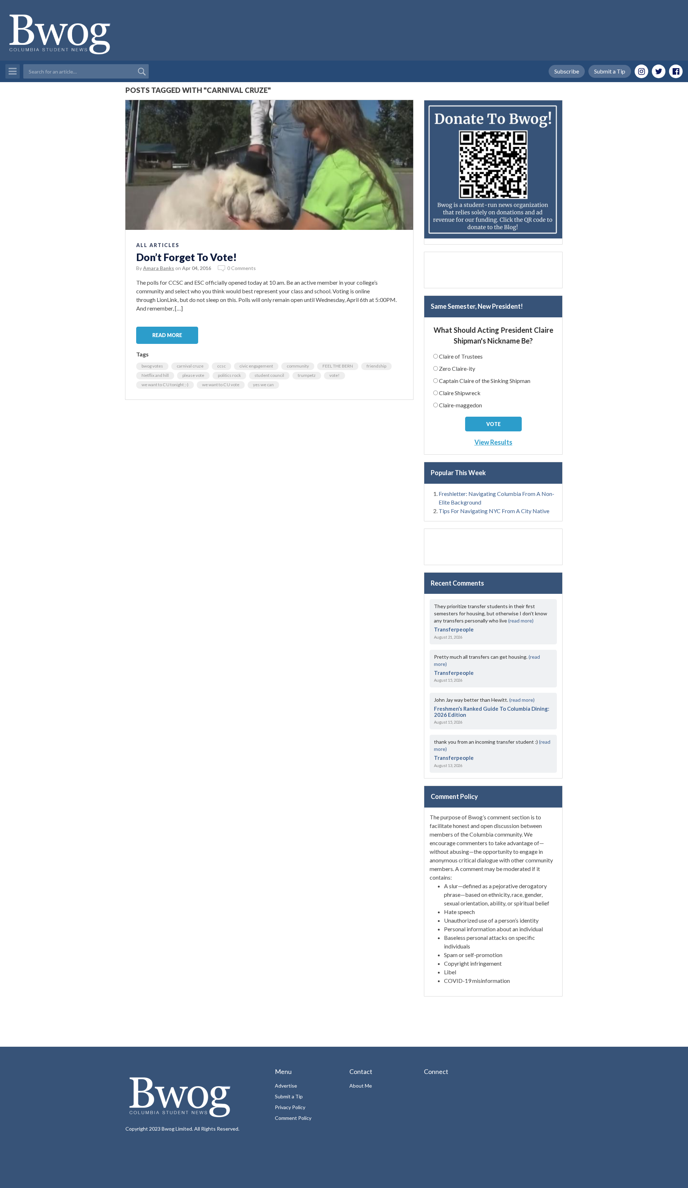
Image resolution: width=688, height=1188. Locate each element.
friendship (376, 366)
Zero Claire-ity (457, 368)
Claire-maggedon (460, 405)
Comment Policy (293, 1118)
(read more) (521, 620)
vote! (334, 375)
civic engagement (256, 366)
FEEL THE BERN (337, 366)
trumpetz (307, 375)
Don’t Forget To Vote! (186, 257)
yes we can (263, 384)
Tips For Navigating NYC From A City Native (494, 510)
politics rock (229, 375)
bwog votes (152, 366)
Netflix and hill (155, 375)
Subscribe (566, 71)
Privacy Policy (290, 1107)
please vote (193, 375)
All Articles (158, 245)
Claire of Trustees (461, 356)
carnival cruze (190, 366)
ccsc (221, 366)
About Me (360, 1086)
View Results (493, 442)
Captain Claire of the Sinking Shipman (484, 380)
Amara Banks (158, 268)
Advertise (286, 1086)
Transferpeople (454, 629)
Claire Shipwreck (460, 392)
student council (269, 375)
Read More (167, 335)
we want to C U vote (220, 384)
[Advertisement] (493, 270)
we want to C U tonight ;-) (165, 384)
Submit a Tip (609, 71)
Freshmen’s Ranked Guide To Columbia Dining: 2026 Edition (491, 711)
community (298, 366)
